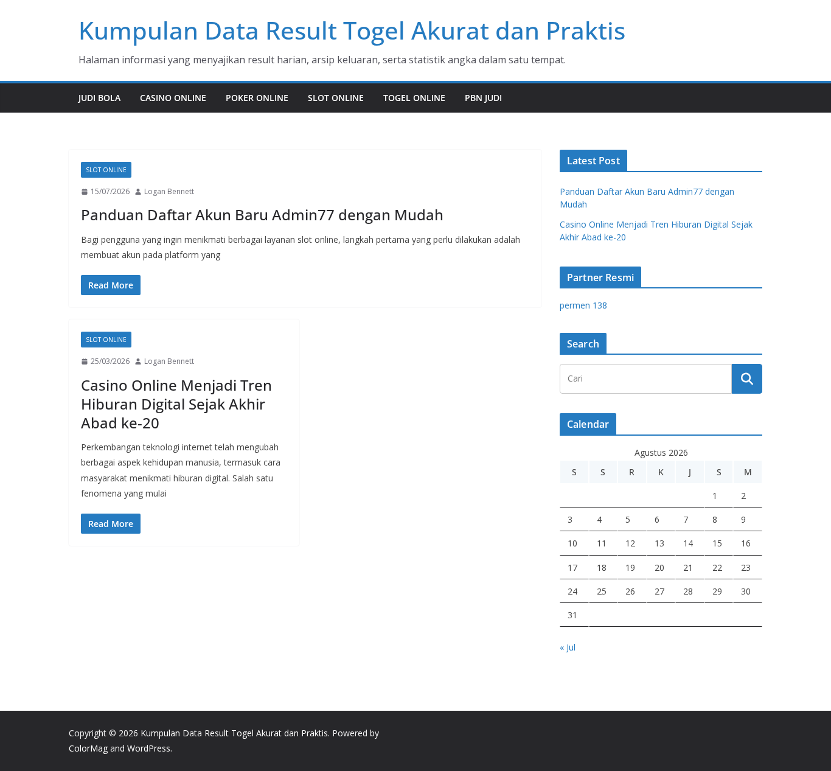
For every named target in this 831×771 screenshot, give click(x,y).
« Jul (567, 647)
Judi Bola (99, 97)
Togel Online (414, 97)
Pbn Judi (483, 97)
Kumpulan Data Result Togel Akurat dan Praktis (351, 30)
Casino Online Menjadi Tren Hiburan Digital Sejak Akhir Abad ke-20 (176, 404)
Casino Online (173, 97)
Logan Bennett (169, 191)
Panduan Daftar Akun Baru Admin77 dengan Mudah (262, 214)
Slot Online (336, 97)
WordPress (148, 748)
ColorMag (88, 748)
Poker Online (257, 97)
